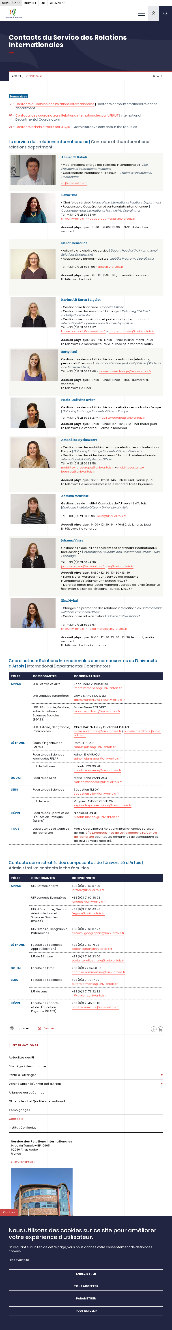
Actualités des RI (21, 1057)
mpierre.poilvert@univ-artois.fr (97, 711)
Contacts (16, 1119)
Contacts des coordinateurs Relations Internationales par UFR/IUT (67, 115)
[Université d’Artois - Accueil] (13, 13)
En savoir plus (20, 1260)
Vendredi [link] (111, 585)
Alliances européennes (26, 1092)
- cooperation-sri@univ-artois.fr (111, 219)
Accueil (16, 76)
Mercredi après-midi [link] (78, 585)
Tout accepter (86, 1286)
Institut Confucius (22, 1127)
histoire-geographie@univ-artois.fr (98, 933)
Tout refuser (86, 1311)
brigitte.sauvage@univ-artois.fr (95, 1007)
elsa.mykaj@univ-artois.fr (108, 629)
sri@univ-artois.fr (74, 183)
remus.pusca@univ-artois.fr (95, 747)
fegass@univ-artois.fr (88, 913)
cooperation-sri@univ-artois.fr (132, 331)
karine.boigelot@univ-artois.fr (83, 331)
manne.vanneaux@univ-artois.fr (98, 782)
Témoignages (19, 1110)
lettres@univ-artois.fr (88, 890)
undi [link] (131, 340)
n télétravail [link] (71, 344)
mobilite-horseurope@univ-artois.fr (88, 467)
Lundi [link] (67, 576)
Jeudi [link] (99, 585)
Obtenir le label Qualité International (37, 1101)
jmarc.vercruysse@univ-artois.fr (98, 688)
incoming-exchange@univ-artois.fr (125, 371)
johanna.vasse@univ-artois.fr (83, 566)
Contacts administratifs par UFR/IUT (43, 127)
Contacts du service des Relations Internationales (55, 104)
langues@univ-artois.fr (89, 901)
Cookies (9, 1212)
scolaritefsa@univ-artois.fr (92, 949)
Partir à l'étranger (22, 1075)
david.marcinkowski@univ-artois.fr (99, 700)
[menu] (141, 13)
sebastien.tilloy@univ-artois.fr (96, 793)
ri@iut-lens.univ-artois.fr (90, 995)
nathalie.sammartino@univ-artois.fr (98, 972)
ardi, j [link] (142, 340)
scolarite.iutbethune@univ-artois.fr (98, 960)
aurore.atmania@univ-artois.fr (95, 984)
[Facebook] (154, 1029)
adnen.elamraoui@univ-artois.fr (98, 758)
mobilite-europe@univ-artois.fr (122, 417)
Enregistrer (86, 1274)
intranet (30, 3)
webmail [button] (55, 3)
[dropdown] (153, 13)
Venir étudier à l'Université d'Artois (35, 1084)
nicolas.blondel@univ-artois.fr (96, 817)
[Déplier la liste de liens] (161, 1075)
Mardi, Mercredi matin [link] (88, 576)
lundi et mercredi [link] (96, 645)
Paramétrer (86, 1298)
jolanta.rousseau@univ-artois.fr (97, 770)
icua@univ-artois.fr (111, 516)
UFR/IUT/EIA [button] (9, 3)
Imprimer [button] (22, 1028)
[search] (165, 13)
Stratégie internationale (27, 1066)
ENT (43, 3)
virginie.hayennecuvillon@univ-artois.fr (102, 805)
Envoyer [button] (49, 1028)
